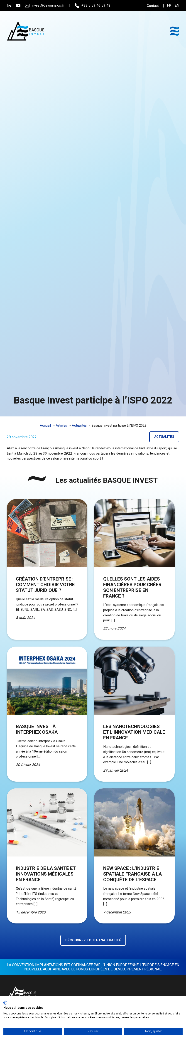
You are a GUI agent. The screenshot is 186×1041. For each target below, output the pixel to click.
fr (169, 5)
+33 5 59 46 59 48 (95, 5)
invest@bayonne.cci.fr (48, 5)
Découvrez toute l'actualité (93, 940)
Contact (153, 6)
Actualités (164, 437)
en (177, 5)
